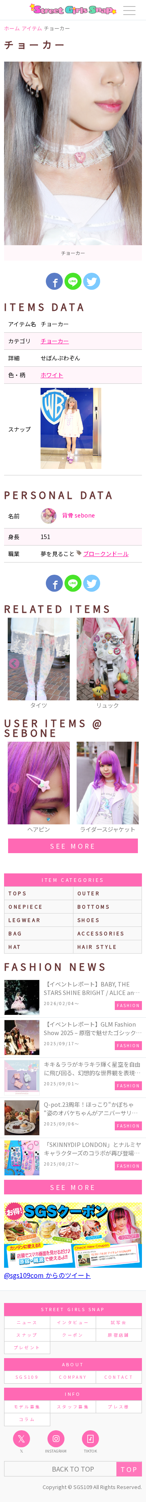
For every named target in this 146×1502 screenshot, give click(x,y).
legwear (25, 919)
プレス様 (118, 1407)
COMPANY (73, 1377)
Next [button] (132, 664)
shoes (88, 919)
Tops (18, 893)
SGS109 (27, 1377)
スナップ (27, 1335)
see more (73, 846)
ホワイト (52, 375)
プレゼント (27, 1347)
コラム (27, 1419)
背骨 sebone (78, 515)
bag (16, 933)
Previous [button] (14, 664)
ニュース (27, 1322)
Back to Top (73, 1469)
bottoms (93, 906)
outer (89, 893)
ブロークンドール (106, 554)
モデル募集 (27, 1407)
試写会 (119, 1322)
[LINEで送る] (73, 281)
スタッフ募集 (73, 1407)
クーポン (73, 1335)
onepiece (26, 906)
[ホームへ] (73, 9)
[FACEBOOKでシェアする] (54, 281)
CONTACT (119, 1377)
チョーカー (55, 341)
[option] (73, 161)
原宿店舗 (118, 1335)
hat (15, 946)
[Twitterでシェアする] (91, 281)
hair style (97, 946)
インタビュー (73, 1322)
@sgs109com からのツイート (47, 1275)
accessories (101, 933)
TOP (129, 1469)
